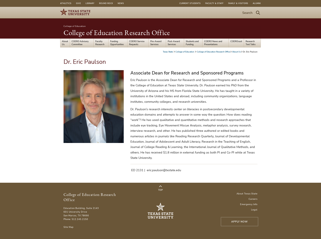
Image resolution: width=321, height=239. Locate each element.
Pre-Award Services (156, 43)
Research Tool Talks (250, 43)
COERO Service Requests (136, 43)
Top (160, 190)
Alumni (257, 3)
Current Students (190, 3)
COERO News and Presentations (213, 43)
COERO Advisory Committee (80, 43)
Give (78, 3)
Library (90, 3)
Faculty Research (99, 43)
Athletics (65, 3)
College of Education (75, 26)
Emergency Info (248, 204)
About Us (65, 43)
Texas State (168, 51)
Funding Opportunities (117, 43)
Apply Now (239, 221)
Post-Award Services (174, 43)
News (121, 3)
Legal (254, 209)
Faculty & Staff (214, 3)
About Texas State (247, 193)
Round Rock (106, 3)
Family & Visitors (238, 3)
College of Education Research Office (117, 32)
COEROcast (236, 41)
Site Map (69, 227)
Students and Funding (192, 43)
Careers (253, 199)
